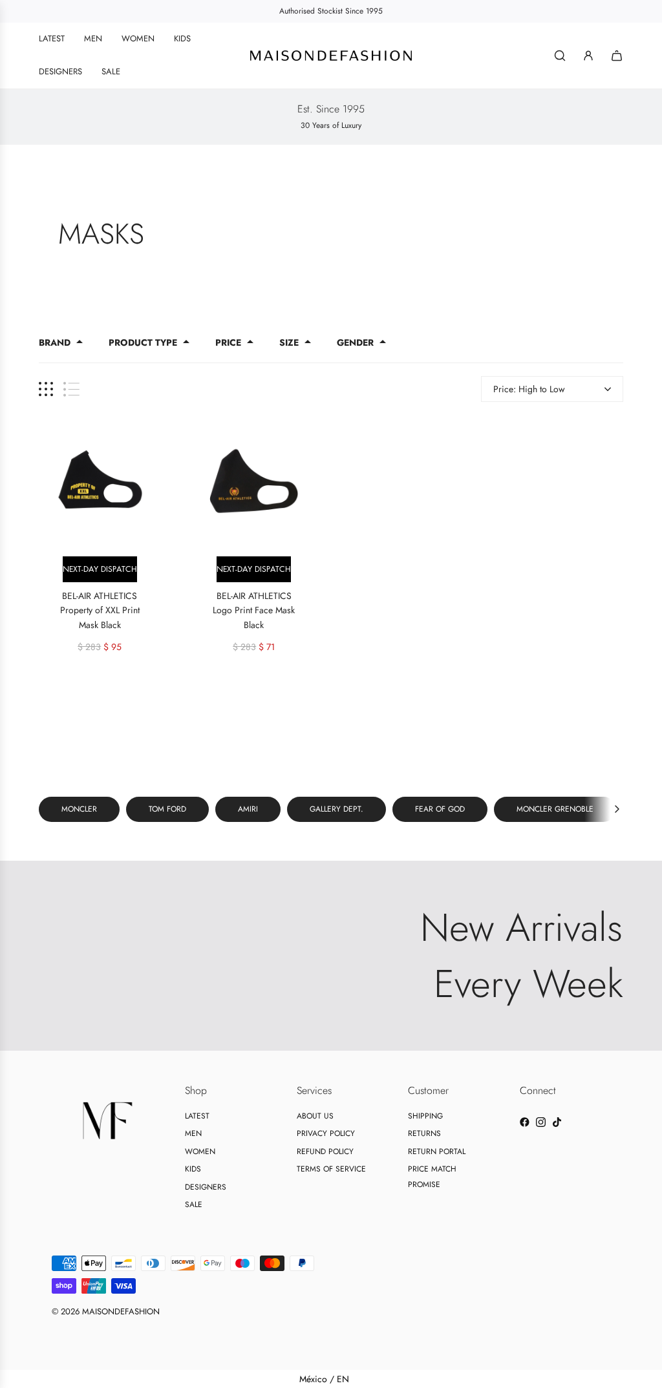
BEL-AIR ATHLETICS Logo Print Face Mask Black (254, 610)
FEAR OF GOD (440, 809)
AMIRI (248, 809)
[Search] (560, 55)
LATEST (197, 1116)
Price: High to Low (529, 389)
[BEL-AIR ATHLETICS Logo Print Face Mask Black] (254, 481)
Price (228, 342)
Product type (143, 342)
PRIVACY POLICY (326, 1133)
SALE (193, 1204)
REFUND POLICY (325, 1151)
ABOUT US (315, 1116)
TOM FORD (167, 809)
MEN (193, 1133)
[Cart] (617, 55)
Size (289, 342)
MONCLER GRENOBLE (555, 809)
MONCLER (79, 809)
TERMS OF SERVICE (331, 1169)
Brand (54, 342)
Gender (355, 342)
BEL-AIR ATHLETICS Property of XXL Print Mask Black (100, 610)
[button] (616, 809)
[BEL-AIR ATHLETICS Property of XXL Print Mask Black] (100, 481)
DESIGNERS (205, 1187)
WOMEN (200, 1151)
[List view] (71, 389)
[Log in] (588, 55)
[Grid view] (46, 389)
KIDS (193, 1169)
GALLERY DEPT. (336, 809)
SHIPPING (425, 1116)
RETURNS (424, 1133)
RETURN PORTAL (436, 1151)
